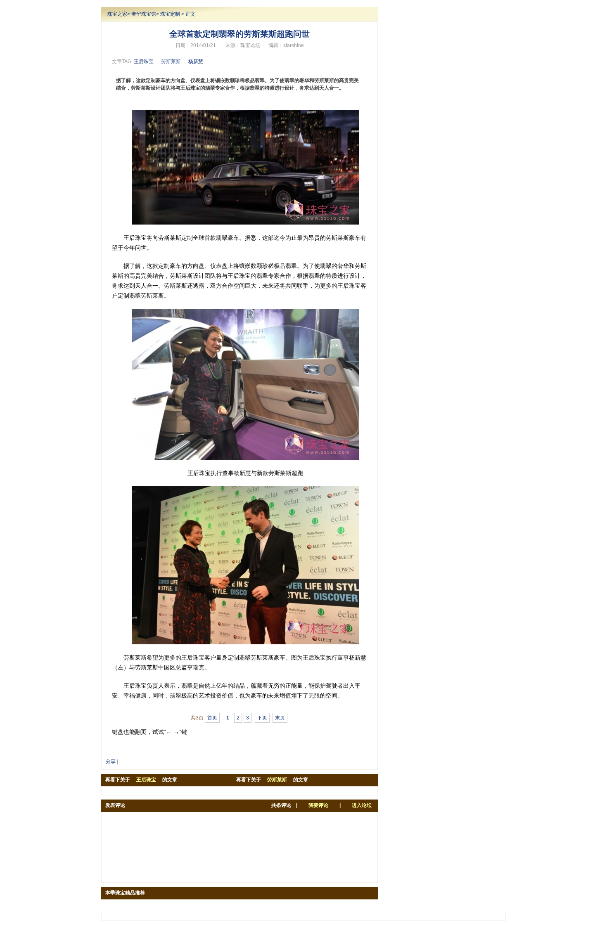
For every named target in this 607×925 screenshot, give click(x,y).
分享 (111, 761)
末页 (280, 718)
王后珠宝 (144, 61)
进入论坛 (362, 805)
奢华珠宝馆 (143, 14)
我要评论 (318, 805)
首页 (212, 718)
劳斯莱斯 (171, 61)
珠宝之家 (117, 14)
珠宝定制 (170, 14)
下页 (262, 718)
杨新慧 (195, 61)
